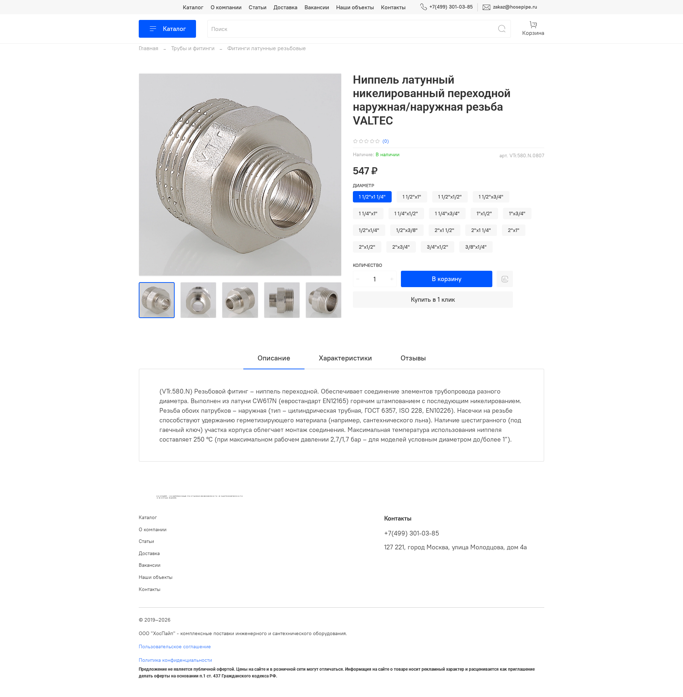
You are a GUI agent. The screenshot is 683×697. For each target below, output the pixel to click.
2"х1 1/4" (481, 230)
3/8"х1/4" (476, 247)
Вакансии (317, 7)
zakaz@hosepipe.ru (514, 7)
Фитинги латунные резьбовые (266, 48)
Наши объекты (355, 7)
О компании (226, 7)
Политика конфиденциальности (175, 660)
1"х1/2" (484, 213)
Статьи (257, 7)
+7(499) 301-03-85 (451, 7)
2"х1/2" (367, 247)
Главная (148, 48)
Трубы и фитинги (193, 48)
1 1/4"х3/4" (447, 213)
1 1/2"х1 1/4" (372, 197)
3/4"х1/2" (437, 247)
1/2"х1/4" (369, 230)
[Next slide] (330, 174)
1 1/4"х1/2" (406, 213)
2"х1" (513, 230)
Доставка (285, 7)
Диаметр (363, 185)
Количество (367, 265)
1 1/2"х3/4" (491, 197)
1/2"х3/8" (407, 230)
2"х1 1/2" (444, 230)
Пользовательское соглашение (175, 646)
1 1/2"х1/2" (450, 197)
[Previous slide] (150, 174)
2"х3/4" (401, 247)
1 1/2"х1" (412, 197)
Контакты (393, 7)
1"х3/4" (517, 213)
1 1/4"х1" (368, 213)
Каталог (193, 7)
